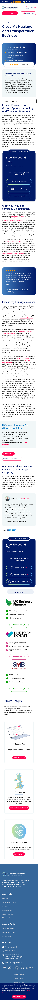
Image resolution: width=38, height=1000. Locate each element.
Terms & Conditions (19, 974)
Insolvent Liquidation (8, 932)
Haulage (14, 22)
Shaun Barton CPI (23, 499)
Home (3, 22)
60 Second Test (7, 910)
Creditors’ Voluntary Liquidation (13, 220)
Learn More (17, 625)
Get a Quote (7, 454)
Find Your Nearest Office (11, 459)
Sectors (8, 22)
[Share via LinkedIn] (13, 530)
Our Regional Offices (9, 902)
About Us (5, 899)
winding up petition (22, 358)
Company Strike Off (8, 936)
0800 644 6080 (10, 951)
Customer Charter (8, 914)
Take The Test (18, 757)
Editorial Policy (6, 918)
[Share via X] (10, 530)
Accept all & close (19, 997)
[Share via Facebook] (8, 530)
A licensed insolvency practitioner (13, 253)
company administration (13, 241)
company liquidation (18, 217)
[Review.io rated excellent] (19, 2)
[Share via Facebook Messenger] (15, 530)
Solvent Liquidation (8, 929)
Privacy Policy (19, 978)
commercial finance (26, 318)
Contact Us (18, 854)
